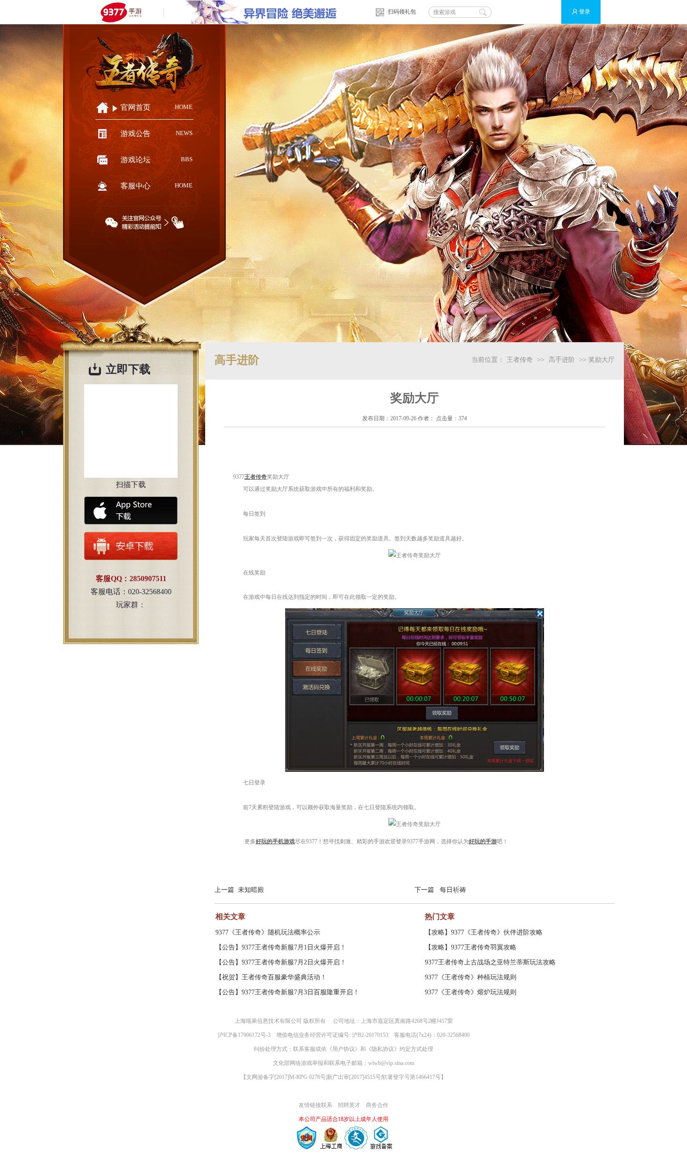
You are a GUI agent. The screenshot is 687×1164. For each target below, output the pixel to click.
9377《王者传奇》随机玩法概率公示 (267, 932)
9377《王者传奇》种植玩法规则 (470, 977)
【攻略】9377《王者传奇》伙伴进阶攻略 (484, 932)
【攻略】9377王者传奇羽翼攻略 (470, 947)
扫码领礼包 (402, 11)
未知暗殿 (251, 889)
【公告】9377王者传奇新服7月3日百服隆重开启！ (287, 992)
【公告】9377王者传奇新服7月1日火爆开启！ (280, 947)
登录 (584, 11)
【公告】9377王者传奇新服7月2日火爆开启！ (280, 962)
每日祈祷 (453, 889)
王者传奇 (520, 359)
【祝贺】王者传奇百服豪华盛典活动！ (271, 977)
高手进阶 (562, 359)
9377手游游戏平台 (125, 12)
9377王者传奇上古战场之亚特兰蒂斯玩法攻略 (490, 962)
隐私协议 (383, 1049)
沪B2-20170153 (370, 1035)
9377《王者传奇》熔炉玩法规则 (470, 992)
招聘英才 (349, 1105)
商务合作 (377, 1105)
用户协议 (343, 1049)
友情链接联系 (315, 1105)
